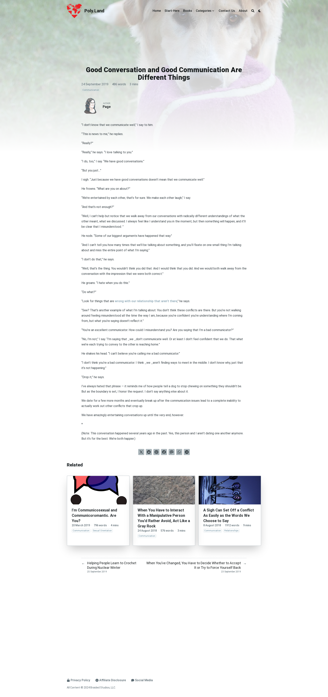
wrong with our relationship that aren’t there (146, 301)
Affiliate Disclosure (112, 680)
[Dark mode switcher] (259, 10)
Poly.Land (94, 11)
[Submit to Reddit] (149, 452)
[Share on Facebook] (164, 452)
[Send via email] (172, 452)
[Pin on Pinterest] (156, 452)
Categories (203, 11)
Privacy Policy (80, 680)
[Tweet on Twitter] (141, 452)
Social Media (144, 680)
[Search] (252, 10)
